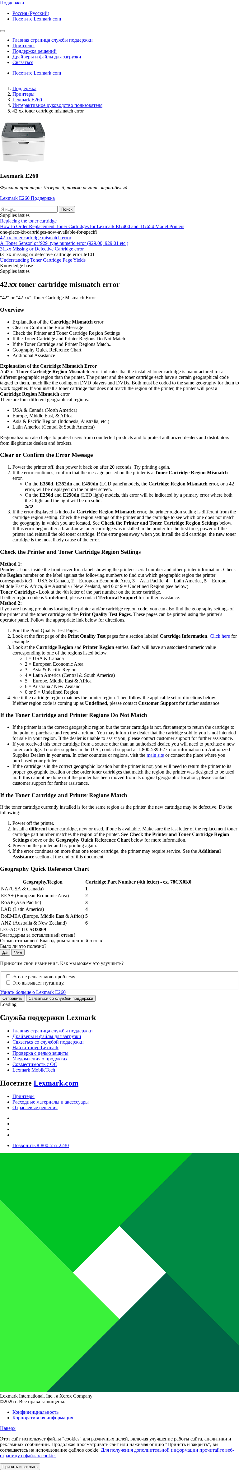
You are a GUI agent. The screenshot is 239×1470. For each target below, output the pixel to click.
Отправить (12, 998)
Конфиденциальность (35, 1412)
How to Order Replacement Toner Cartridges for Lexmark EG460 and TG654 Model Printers (92, 226)
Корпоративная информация (42, 1417)
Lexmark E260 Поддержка (27, 198)
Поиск (67, 209)
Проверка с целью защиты (40, 1053)
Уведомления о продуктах (40, 1058)
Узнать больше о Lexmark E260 (33, 992)
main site (155, 755)
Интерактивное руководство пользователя (57, 105)
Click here (220, 636)
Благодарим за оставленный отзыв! (37, 935)
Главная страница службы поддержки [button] (52, 40)
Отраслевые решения (35, 1107)
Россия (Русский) (30, 13)
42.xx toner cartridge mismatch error (35, 237)
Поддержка (24, 88)
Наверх (8, 1428)
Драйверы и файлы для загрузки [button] (46, 56)
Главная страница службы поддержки (52, 1030)
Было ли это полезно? (23, 946)
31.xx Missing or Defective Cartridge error (42, 248)
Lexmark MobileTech (33, 1070)
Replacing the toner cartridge (28, 220)
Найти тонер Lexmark (35, 1047)
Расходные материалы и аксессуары (50, 1102)
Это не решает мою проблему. (44, 976)
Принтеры (23, 94)
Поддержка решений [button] (34, 51)
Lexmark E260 (27, 99)
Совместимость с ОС (34, 1064)
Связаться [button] (22, 62)
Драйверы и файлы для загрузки (46, 1036)
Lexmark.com (56, 1083)
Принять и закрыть (20, 1466)
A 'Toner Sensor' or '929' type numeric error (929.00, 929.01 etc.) (64, 243)
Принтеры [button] (23, 45)
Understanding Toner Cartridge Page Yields (43, 260)
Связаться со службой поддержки (61, 998)
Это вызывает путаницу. (38, 982)
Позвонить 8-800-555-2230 (40, 1145)
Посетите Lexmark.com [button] (36, 18)
